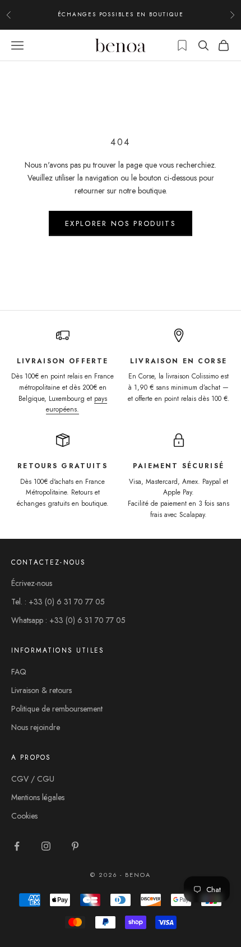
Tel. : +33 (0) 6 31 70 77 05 (58, 601)
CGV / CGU (32, 778)
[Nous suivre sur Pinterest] (75, 846)
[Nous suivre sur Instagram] (46, 846)
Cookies (24, 815)
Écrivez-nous (31, 583)
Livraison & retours (41, 690)
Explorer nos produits (120, 223)
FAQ (18, 671)
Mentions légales (37, 797)
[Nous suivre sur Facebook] (16, 846)
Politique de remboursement (57, 708)
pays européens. (76, 404)
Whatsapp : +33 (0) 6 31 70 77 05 (68, 620)
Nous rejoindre (35, 727)
